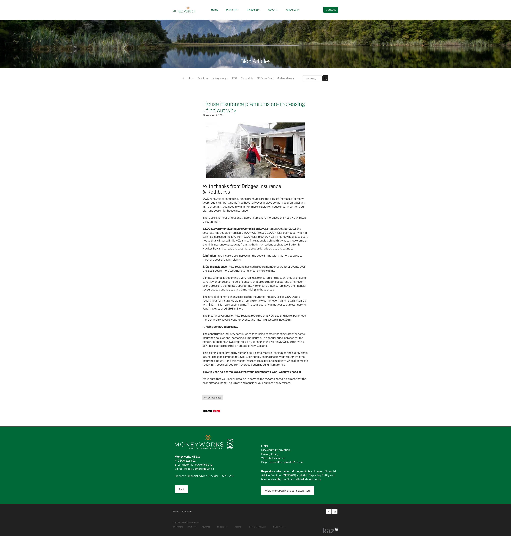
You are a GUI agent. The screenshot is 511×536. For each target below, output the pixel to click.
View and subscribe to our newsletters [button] (287, 490)
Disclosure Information (275, 450)
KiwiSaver (192, 526)
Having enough (219, 78)
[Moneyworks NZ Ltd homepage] (189, 10)
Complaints (247, 78)
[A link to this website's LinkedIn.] (334, 511)
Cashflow (202, 78)
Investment (222, 526)
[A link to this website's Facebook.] (328, 511)
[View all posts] (183, 78)
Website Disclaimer (273, 458)
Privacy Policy (270, 454)
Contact (331, 10)
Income (237, 526)
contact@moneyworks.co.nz (195, 464)
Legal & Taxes (279, 526)
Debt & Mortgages (257, 526)
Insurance (205, 526)
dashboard (195, 522)
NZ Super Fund (265, 78)
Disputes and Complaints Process (282, 462)
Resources (291, 9)
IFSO (234, 78)
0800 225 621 (186, 460)
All (190, 78)
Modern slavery (285, 78)
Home (214, 9)
